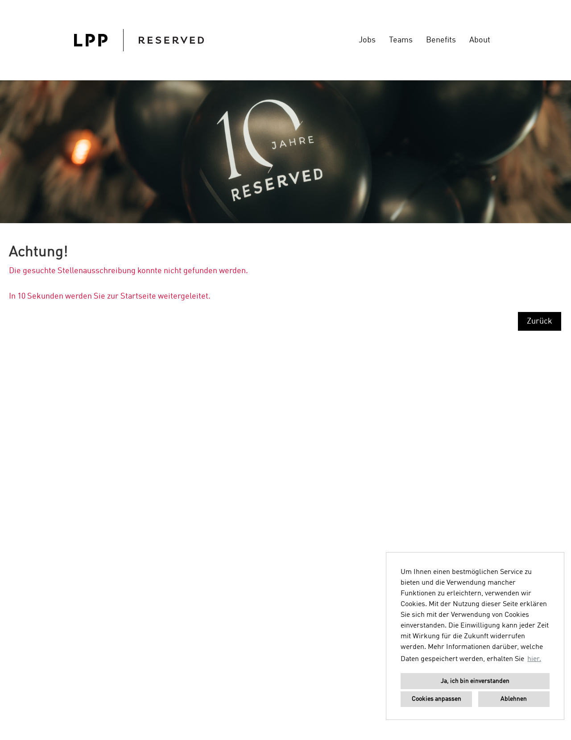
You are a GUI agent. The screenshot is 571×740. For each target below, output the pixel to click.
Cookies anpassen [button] (436, 699)
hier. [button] (534, 659)
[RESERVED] (138, 40)
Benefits (441, 40)
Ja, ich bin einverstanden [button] (475, 681)
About (479, 40)
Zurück (539, 321)
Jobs (367, 40)
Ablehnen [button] (514, 699)
